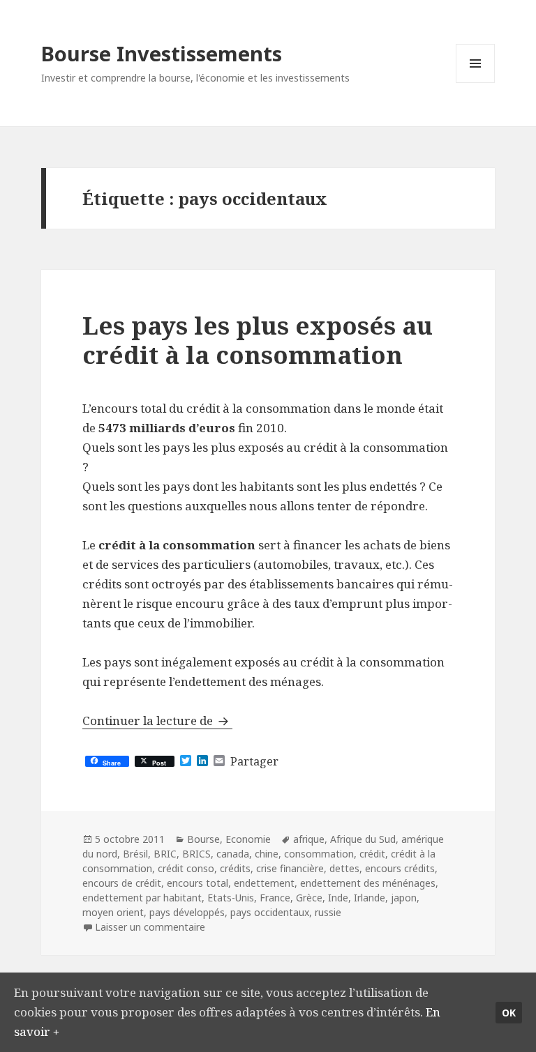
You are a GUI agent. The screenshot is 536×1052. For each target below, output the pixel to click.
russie (328, 912)
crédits (235, 868)
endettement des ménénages (368, 883)
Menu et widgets (475, 82)
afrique (309, 839)
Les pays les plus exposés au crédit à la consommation (257, 340)
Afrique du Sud (363, 839)
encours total (197, 883)
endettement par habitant (142, 897)
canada (232, 853)
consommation (319, 853)
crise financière (290, 868)
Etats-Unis (230, 897)
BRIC (165, 853)
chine (266, 853)
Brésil (135, 853)
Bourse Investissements (161, 53)
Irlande (369, 897)
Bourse (203, 839)
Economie (248, 839)
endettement (264, 883)
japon (404, 897)
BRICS (196, 853)
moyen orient (113, 912)
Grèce (309, 897)
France (275, 897)
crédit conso (186, 868)
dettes (344, 868)
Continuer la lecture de (157, 720)
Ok (509, 1012)
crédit (372, 853)
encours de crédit (121, 883)
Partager (254, 761)
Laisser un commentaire (150, 926)
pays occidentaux (269, 912)
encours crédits (400, 868)
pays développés (187, 912)
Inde (338, 897)
